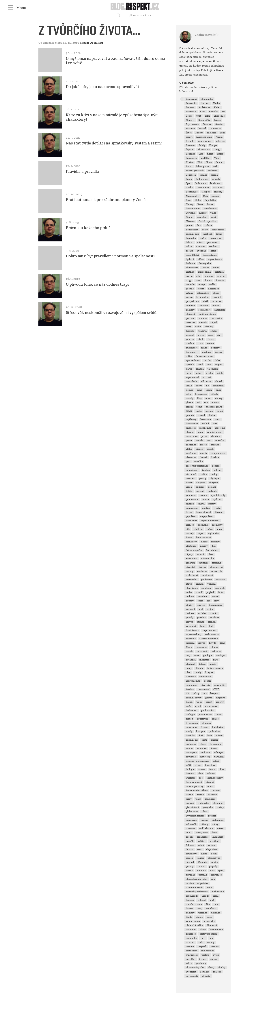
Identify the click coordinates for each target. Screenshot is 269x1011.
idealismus (205, 427)
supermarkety (193, 634)
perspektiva (192, 301)
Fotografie (191, 103)
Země (220, 411)
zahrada (215, 444)
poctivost (204, 305)
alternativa (203, 292)
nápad (201, 533)
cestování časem (208, 933)
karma (189, 794)
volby (205, 229)
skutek (201, 604)
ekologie (211, 132)
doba (217, 360)
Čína (202, 111)
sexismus (191, 929)
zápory (199, 916)
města (213, 664)
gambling (201, 963)
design (189, 250)
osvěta (201, 503)
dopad (215, 596)
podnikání (218, 385)
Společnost (204, 107)
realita (203, 474)
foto (199, 225)
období (215, 402)
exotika (221, 276)
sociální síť (192, 739)
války (215, 824)
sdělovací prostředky (197, 465)
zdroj (215, 659)
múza (210, 529)
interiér (201, 554)
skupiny (213, 482)
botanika (191, 659)
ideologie (220, 427)
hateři (189, 701)
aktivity (206, 976)
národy (189, 571)
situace (203, 495)
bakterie (216, 651)
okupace (206, 723)
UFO (200, 343)
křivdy (201, 642)
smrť (213, 217)
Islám (189, 179)
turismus (191, 676)
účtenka (215, 912)
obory (211, 967)
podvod (200, 491)
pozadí (199, 592)
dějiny (189, 554)
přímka (199, 583)
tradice (206, 470)
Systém (219, 124)
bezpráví (215, 347)
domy (189, 668)
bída (209, 735)
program (190, 562)
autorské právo (214, 406)
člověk (189, 718)
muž (212, 900)
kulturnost (192, 954)
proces (200, 335)
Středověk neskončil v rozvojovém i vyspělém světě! (112, 312)
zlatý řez (198, 529)
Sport (189, 183)
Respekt (213, 111)
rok (198, 402)
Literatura (215, 128)
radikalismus (206, 828)
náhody (211, 773)
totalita (190, 343)
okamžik (220, 588)
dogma (218, 364)
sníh (200, 942)
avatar (189, 748)
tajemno (216, 562)
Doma (210, 204)
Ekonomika (207, 99)
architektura (212, 634)
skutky (190, 604)
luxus (204, 853)
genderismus (193, 921)
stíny (188, 394)
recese (189, 857)
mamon (190, 946)
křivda (212, 642)
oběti (204, 739)
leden (209, 389)
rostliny (190, 271)
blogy (200, 432)
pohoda (190, 415)
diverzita (205, 685)
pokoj (196, 693)
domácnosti (192, 508)
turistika (190, 828)
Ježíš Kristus (205, 714)
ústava (204, 727)
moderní (190, 305)
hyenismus (192, 723)
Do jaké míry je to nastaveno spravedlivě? (102, 86)
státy (188, 326)
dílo (188, 529)
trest (199, 849)
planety (209, 326)
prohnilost (214, 731)
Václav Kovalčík (206, 35)
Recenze (190, 153)
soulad (205, 423)
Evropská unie (204, 136)
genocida (191, 495)
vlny (200, 773)
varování (219, 756)
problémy (191, 744)
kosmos (190, 773)
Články (190, 204)
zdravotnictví (205, 141)
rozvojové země (194, 887)
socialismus (210, 208)
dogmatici (203, 524)
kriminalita (202, 297)
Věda (216, 158)
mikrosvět (202, 651)
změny (220, 807)
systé (216, 954)
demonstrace (210, 255)
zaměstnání (207, 950)
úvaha (209, 373)
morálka (198, 461)
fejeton (190, 149)
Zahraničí (191, 111)
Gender (219, 162)
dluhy (198, 200)
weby (199, 701)
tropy (189, 280)
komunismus (193, 208)
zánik (201, 339)
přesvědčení (192, 807)
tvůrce (202, 567)
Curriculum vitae (208, 638)
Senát (216, 267)
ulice (204, 811)
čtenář (200, 621)
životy (211, 339)
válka (213, 212)
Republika (210, 200)
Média (216, 103)
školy (203, 929)
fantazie (220, 280)
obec (188, 672)
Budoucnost (202, 179)
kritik (189, 537)
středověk (191, 824)
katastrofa (216, 571)
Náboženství (192, 196)
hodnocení (191, 710)
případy (213, 866)
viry (188, 655)
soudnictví (191, 853)
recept (201, 284)
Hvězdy (218, 191)
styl (201, 609)
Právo (189, 166)
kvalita (215, 457)
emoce (215, 305)
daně (214, 832)
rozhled (190, 524)
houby (198, 672)
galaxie (190, 339)
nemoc (189, 389)
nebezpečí (191, 752)
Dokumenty (203, 187)
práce (189, 440)
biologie (190, 769)
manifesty (191, 541)
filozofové (210, 765)
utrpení (210, 782)
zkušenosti (192, 267)
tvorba (217, 508)
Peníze (203, 174)
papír (209, 916)
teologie (190, 714)
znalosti (217, 971)
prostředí (214, 841)
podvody (212, 491)
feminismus (192, 630)
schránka (206, 588)
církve (198, 765)
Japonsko (191, 238)
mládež (190, 503)
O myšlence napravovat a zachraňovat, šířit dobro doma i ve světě (115, 60)
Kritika (190, 162)
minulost (191, 427)
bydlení (190, 259)
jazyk (204, 436)
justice (219, 352)
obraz (208, 398)
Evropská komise (195, 815)
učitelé (199, 440)
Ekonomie (219, 115)
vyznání (216, 297)
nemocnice (192, 436)
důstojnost (191, 347)
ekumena (218, 803)
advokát (190, 874)
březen (199, 448)
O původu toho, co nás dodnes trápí (97, 284)
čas (206, 402)
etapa (189, 583)
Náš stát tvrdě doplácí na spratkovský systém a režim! (114, 143)
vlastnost (191, 457)
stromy (210, 942)
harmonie (205, 419)
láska (199, 411)
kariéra (212, 845)
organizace (203, 836)
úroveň (204, 457)
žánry (189, 647)
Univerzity (203, 803)
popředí (210, 592)
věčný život (202, 832)
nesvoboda (191, 381)
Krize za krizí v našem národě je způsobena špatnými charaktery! (113, 117)
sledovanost (211, 706)
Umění (205, 267)
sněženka (191, 453)
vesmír (203, 322)
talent (202, 664)
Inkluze (190, 845)
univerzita (216, 318)
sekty (189, 963)
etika (198, 326)
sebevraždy (192, 895)
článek (219, 381)
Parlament (191, 558)
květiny (201, 841)
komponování (203, 537)
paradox (201, 617)
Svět (198, 115)
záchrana (205, 752)
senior (214, 862)
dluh (201, 735)
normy (189, 870)
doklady (190, 912)
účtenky (202, 912)
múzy (219, 529)
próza (219, 714)
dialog (212, 415)
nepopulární (206, 516)
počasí (207, 680)
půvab (210, 448)
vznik (189, 385)
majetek (202, 946)
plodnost (190, 664)
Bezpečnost (192, 229)
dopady (190, 600)
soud (210, 335)
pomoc (189, 225)
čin (208, 600)
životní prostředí (195, 170)
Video (217, 107)
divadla (199, 668)
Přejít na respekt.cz (138, 15)
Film (207, 115)
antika (202, 769)
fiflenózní (212, 925)
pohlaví (202, 900)
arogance (202, 748)
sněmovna (191, 685)
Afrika (219, 136)
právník (203, 874)
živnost (201, 866)
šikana (189, 217)
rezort (209, 701)
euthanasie (218, 891)
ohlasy (214, 647)
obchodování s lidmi (196, 879)
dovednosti (192, 976)
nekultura (191, 520)
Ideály (213, 250)
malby (214, 474)
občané (190, 432)
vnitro (189, 297)
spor (212, 870)
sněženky (191, 444)
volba (189, 592)
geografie (208, 807)
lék (211, 938)
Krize (200, 204)
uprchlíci (190, 212)
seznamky (191, 938)
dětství (189, 849)
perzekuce (201, 647)
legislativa (217, 727)
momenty (217, 524)
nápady (190, 533)
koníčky (208, 276)
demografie (205, 263)
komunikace (216, 604)
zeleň (201, 845)
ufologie (218, 752)
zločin (203, 238)
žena (202, 626)
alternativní (216, 567)
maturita (190, 322)
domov (208, 280)
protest (212, 815)
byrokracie (215, 744)
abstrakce (213, 288)
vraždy (205, 895)
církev (219, 735)
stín (198, 276)
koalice (190, 689)
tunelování (204, 689)
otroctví (207, 377)
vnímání (190, 609)
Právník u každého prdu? (88, 227)
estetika (219, 271)
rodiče (215, 718)
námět (189, 651)
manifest (190, 478)
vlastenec (191, 545)
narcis (203, 453)
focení (189, 512)
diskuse (219, 512)
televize (220, 141)
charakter (219, 309)
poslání (212, 486)
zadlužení (210, 798)
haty (203, 938)
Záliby (202, 145)
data (211, 554)
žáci (209, 440)
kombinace (192, 423)
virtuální (203, 562)
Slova (209, 162)
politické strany (207, 314)
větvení (211, 583)
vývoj (198, 706)
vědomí (190, 596)
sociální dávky (193, 697)
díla (214, 545)
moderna (216, 301)
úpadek (190, 364)
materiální (191, 579)
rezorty (220, 701)
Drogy (217, 149)
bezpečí (214, 693)
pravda (189, 621)
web (215, 166)
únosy (213, 748)
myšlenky (191, 419)
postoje (205, 954)
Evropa (213, 145)
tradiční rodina (194, 904)
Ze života (191, 174)
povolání (190, 959)
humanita (217, 836)
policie (208, 225)
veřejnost (191, 626)
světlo (189, 276)
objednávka (214, 857)
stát (219, 335)
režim (189, 356)
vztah (220, 373)
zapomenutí (192, 377)
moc (209, 364)
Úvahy (189, 187)
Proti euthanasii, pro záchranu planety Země (105, 199)
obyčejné (214, 478)
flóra (221, 769)
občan (216, 292)
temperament (218, 453)
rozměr (213, 613)
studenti (213, 246)
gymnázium (192, 499)
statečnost (191, 950)
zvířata (209, 411)
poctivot (190, 318)
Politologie (192, 191)
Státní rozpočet (194, 550)
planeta (202, 330)
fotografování (203, 512)
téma (199, 406)
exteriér (190, 942)
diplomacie (218, 820)
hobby (189, 482)
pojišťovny (202, 718)
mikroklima (204, 271)
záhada (200, 368)
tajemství (213, 368)
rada (216, 904)
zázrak (200, 794)
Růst (188, 200)
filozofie (190, 330)
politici (206, 508)
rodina (214, 174)
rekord (201, 415)
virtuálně (191, 474)
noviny (204, 545)
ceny (199, 908)
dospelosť (202, 217)
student (203, 318)
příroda (216, 179)
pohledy (190, 309)
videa (189, 486)
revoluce (214, 617)
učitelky (204, 971)
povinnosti (212, 242)
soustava (220, 579)
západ (213, 322)
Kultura (205, 103)
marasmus (191, 727)
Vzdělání (205, 158)
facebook (207, 233)
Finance (207, 124)
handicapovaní (194, 782)
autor (189, 373)
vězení (220, 828)
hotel (214, 853)
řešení (189, 406)
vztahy (189, 292)
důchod (190, 862)
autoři (199, 373)
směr (188, 706)
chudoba (215, 436)
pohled (215, 465)
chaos (203, 744)
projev (210, 609)
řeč (201, 777)
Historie (190, 128)
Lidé (201, 153)
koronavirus (216, 929)
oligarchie (211, 849)
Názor (220, 153)
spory (221, 870)
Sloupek (205, 191)
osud (200, 364)
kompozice (201, 394)
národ (189, 368)
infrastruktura (215, 668)
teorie (205, 499)
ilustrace (190, 777)
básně (217, 120)
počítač (190, 288)
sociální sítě (192, 233)
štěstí (189, 411)
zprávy (212, 503)
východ (190, 335)
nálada (214, 394)
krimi (219, 233)
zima (199, 389)
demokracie (218, 229)
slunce (214, 330)
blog (199, 398)
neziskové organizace (197, 760)
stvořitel (190, 567)
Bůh (211, 626)
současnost (204, 309)
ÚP (187, 693)
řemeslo (190, 284)
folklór (200, 857)
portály (190, 866)
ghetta (208, 697)
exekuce (206, 352)
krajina (209, 672)
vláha (189, 448)
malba (212, 284)
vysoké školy (218, 495)
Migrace (190, 221)
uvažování (207, 575)
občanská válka (194, 925)
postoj (202, 478)
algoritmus (192, 588)
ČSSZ (216, 689)
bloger (204, 541)
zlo (207, 385)
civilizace (213, 170)
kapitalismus (215, 259)
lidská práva (202, 166)
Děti (199, 162)
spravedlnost (193, 360)
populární (191, 516)
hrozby (207, 360)
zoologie (220, 655)
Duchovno (215, 183)
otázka (213, 959)
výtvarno (218, 187)
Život (189, 132)
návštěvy (205, 756)
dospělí (190, 841)
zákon (189, 246)
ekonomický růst (195, 967)
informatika (207, 558)
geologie (207, 655)
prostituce (216, 874)
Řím (208, 904)
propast (190, 803)
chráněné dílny (214, 777)
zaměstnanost (214, 432)
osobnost (202, 571)
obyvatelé (191, 756)
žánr (222, 642)
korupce (200, 731)
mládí (216, 760)
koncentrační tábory (197, 790)
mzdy (189, 798)
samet (210, 786)
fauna (212, 769)
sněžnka (219, 440)
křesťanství (192, 352)
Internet (190, 145)
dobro (199, 385)
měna (209, 887)
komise (190, 900)
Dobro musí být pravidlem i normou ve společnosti (110, 256)
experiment (192, 470)
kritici (189, 491)
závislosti (211, 908)
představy (206, 579)
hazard (202, 128)
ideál (205, 301)
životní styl (205, 676)
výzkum (217, 499)
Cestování (191, 99)
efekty (200, 288)
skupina (200, 482)
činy (216, 600)
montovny (191, 820)
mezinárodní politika (197, 883)
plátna (189, 402)
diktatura (206, 381)
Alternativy (203, 149)
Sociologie (191, 158)
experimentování (210, 520)
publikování (207, 710)
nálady (189, 398)
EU (223, 111)
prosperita (219, 685)
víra (215, 423)
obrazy (218, 398)
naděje (210, 343)
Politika (190, 107)
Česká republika (207, 221)
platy (198, 798)
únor (218, 389)
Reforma (190, 263)
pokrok (217, 470)
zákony (204, 824)
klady (189, 916)
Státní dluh (212, 550)
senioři (215, 196)
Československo (204, 356)
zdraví (189, 136)
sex (213, 879)
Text (222, 132)
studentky (209, 921)
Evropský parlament (197, 891)
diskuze (190, 613)
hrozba (204, 820)
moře (196, 655)
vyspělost (191, 971)
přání (215, 895)
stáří (188, 765)
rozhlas (202, 613)
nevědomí (203, 596)
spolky (189, 836)
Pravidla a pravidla (82, 171)
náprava (220, 697)
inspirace (204, 659)
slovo (217, 419)
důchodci (202, 862)
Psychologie (192, 124)
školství (190, 120)
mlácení (190, 642)
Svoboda (201, 250)
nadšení (200, 486)
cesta (200, 600)
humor (202, 212)
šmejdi (214, 739)
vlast (198, 280)
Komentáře (204, 120)
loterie (189, 908)
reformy (215, 541)
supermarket (209, 630)
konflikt (190, 735)
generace (191, 933)
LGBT (189, 832)
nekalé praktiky (194, 786)
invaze (202, 959)
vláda (201, 259)
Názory (199, 132)
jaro (188, 461)
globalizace (192, 811)
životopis (191, 638)
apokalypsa (216, 238)
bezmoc (216, 790)
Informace (200, 183)
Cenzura (200, 246)
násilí (200, 242)
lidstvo (189, 242)
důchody (212, 794)
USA (205, 196)
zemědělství (192, 255)
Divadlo (190, 141)
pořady (189, 617)
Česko (189, 115)
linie (220, 592)
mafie (204, 347)
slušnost (190, 314)
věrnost (215, 946)
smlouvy (201, 870)
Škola (210, 153)
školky (221, 967)
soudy (189, 731)
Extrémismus (193, 680)
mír (204, 693)
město (203, 444)
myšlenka (213, 533)
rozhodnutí (192, 575)
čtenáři (212, 621)
